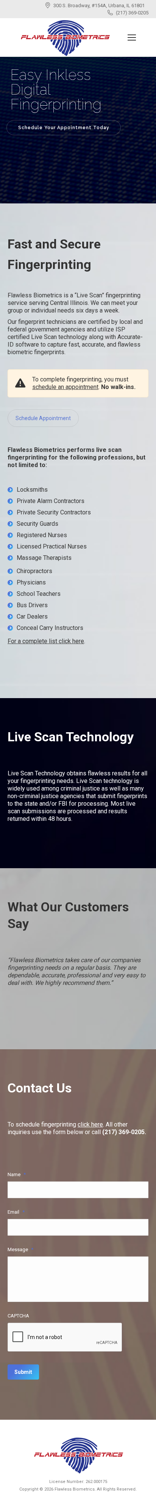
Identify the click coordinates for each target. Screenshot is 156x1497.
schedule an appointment (65, 387)
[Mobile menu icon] (131, 37)
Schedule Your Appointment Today (63, 127)
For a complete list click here (46, 641)
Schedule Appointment (43, 418)
